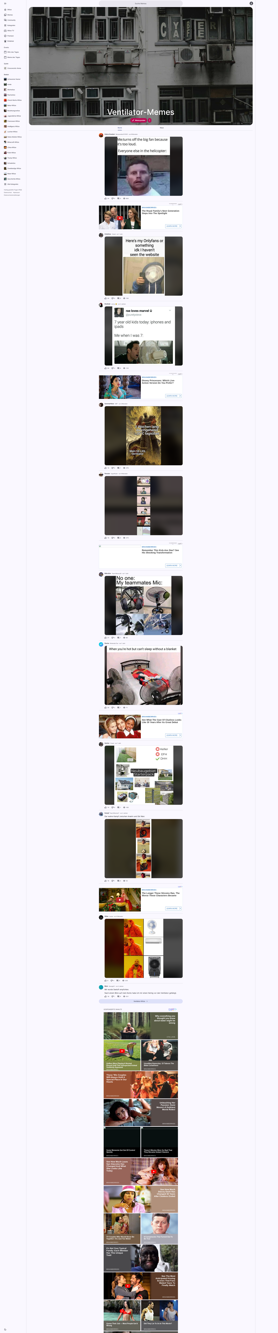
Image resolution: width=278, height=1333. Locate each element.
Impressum (16, 192)
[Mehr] (149, 120)
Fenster (107, 473)
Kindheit (107, 304)
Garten (107, 743)
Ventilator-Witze (139, 1001)
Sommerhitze (109, 404)
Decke (107, 643)
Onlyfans (108, 234)
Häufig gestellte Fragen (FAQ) (13, 190)
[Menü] (5, 3)
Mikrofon (108, 573)
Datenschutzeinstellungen (12, 195)
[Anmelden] (251, 3)
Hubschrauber (110, 134)
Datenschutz (8, 192)
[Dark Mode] (5, 1329)
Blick (106, 986)
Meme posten (140, 120)
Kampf (107, 813)
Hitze (106, 916)
